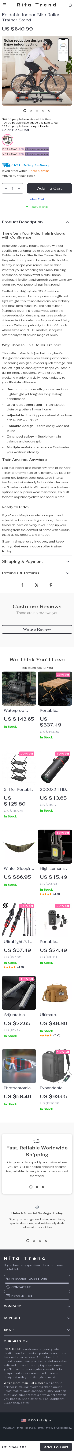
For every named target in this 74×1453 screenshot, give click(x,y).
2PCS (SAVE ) (13, 149)
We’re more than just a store (24, 1383)
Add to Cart (56, 1446)
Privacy (49, 1427)
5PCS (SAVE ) (13, 154)
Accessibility (63, 1427)
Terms (39, 1427)
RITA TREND (13, 1349)
